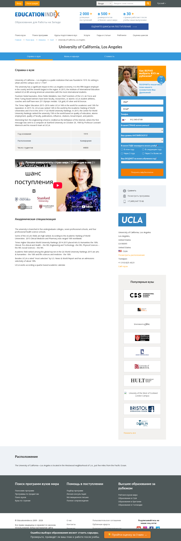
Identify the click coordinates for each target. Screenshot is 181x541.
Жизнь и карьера (71, 56)
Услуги (87, 35)
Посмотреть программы (139, 196)
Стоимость (109, 56)
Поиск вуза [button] (20, 35)
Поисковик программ (24, 490)
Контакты (71, 524)
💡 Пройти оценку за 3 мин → (127, 534)
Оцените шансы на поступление (111, 26)
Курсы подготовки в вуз (65, 35)
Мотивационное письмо (78, 497)
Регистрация (32, 3)
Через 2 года (129, 153)
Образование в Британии (129, 501)
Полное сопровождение (78, 500)
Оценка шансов (140, 35)
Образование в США (127, 498)
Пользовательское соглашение (106, 520)
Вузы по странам (22, 500)
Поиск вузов (20, 497)
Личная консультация (76, 494)
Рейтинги (121, 35)
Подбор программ (75, 490)
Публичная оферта (101, 524)
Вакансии (71, 528)
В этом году (129, 150)
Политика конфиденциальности (106, 528)
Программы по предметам (27, 494)
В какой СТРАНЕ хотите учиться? (135, 125)
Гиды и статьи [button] (104, 35)
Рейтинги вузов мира (127, 495)
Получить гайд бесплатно (142, 172)
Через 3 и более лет (153, 153)
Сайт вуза (123, 266)
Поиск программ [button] (40, 35)
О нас (69, 520)
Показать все (130, 433)
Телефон (125, 114)
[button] (104, 3)
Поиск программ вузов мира (37, 484)
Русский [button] (161, 3)
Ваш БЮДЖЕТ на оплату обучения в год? (139, 159)
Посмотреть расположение (131, 255)
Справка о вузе (34, 56)
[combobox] (125, 120)
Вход (19, 3)
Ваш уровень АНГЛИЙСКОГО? (134, 136)
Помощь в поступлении (85, 484)
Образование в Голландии (130, 505)
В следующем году (153, 150)
